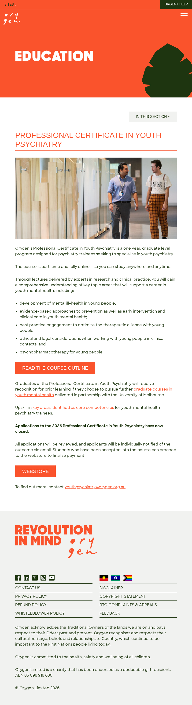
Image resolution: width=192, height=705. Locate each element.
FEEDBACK (110, 613)
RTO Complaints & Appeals (128, 604)
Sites (9, 4)
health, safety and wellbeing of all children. (110, 657)
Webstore (35, 471)
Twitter (35, 578)
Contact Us (27, 587)
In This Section (151, 117)
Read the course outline (55, 368)
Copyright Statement (123, 596)
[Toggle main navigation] (183, 15)
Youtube (52, 578)
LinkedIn (26, 578)
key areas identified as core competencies (73, 407)
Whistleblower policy (40, 613)
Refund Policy (31, 604)
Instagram (43, 578)
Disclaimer (111, 587)
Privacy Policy (31, 596)
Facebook (18, 578)
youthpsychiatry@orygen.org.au (95, 486)
